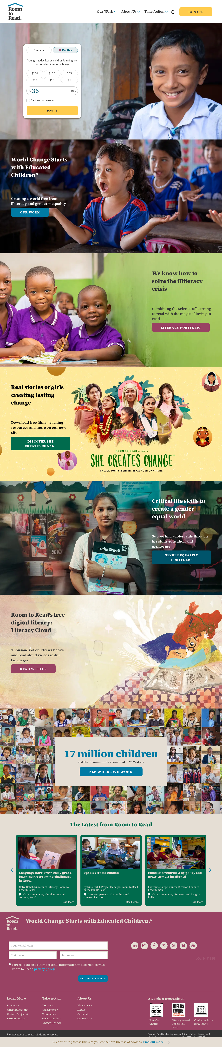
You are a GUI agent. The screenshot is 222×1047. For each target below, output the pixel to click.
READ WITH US (33, 669)
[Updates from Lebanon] (111, 853)
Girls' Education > (17, 1009)
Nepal (33, 897)
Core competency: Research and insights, (176, 894)
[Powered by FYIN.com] (205, 958)
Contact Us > (84, 1018)
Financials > (84, 1005)
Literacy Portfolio (181, 327)
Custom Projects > (17, 1014)
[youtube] (192, 945)
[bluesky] (182, 945)
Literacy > (13, 1005)
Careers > (83, 1014)
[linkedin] (134, 945)
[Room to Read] (18, 11)
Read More (68, 902)
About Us (128, 11)
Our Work (105, 11)
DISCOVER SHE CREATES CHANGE (41, 443)
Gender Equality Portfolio (181, 557)
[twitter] (163, 945)
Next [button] (210, 870)
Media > (82, 1009)
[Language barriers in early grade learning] (47, 853)
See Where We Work (111, 771)
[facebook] (153, 945)
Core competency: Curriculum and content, (42, 896)
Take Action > (50, 1009)
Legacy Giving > (52, 1023)
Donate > (47, 1005)
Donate (195, 12)
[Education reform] (176, 853)
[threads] (172, 945)
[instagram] (143, 945)
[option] (46, 870)
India (151, 897)
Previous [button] (12, 870)
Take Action (154, 11)
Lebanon (99, 897)
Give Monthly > (51, 1018)
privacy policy (44, 969)
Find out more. (153, 1042)
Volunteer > (49, 1014)
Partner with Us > (17, 1018)
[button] (172, 13)
